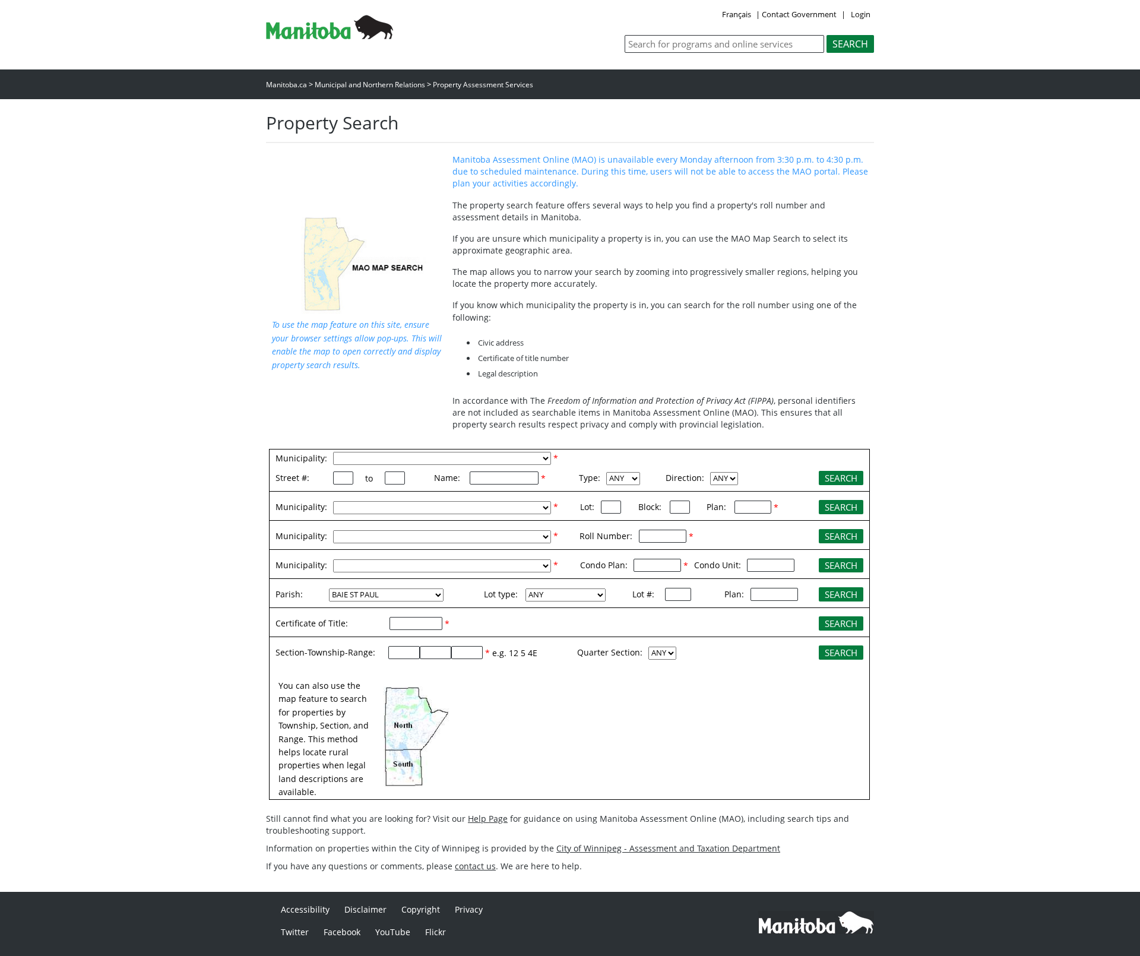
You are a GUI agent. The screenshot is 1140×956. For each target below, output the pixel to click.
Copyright (420, 909)
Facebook (342, 932)
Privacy (469, 909)
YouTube (392, 932)
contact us (475, 866)
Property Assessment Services (483, 84)
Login (860, 14)
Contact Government (799, 14)
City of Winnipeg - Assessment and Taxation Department (668, 848)
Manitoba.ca (286, 84)
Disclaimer (365, 909)
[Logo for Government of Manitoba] (329, 35)
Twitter (295, 932)
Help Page (488, 818)
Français (736, 14)
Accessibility (305, 909)
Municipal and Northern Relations (370, 84)
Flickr (435, 932)
